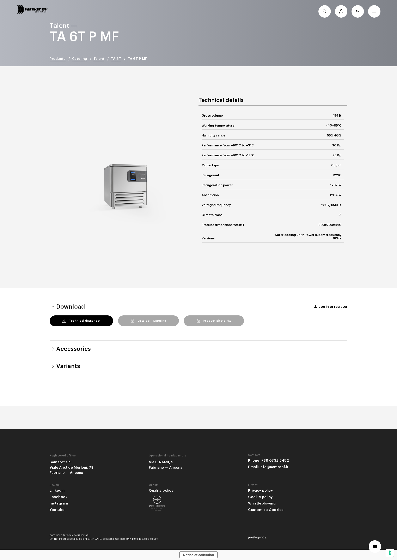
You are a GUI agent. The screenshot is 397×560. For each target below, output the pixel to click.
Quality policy (161, 490)
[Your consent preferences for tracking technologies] (390, 553)
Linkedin (57, 490)
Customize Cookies (266, 510)
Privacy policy (260, 490)
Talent (98, 58)
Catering (79, 58)
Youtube (57, 510)
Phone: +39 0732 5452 (268, 460)
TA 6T (116, 58)
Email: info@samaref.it (268, 467)
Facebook (58, 497)
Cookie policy (260, 497)
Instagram (59, 503)
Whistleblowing (262, 503)
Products (58, 58)
